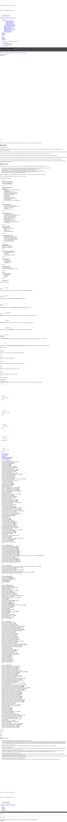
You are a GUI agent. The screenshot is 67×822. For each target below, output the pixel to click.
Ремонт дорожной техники (9, 20)
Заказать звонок (5, 45)
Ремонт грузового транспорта (9, 26)
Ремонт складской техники (9, 28)
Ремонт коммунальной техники (9, 29)
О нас (3, 809)
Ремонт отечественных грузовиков (20, 52)
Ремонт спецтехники (6, 459)
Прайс (3, 32)
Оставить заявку (3, 379)
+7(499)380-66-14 (3, 17)
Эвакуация (4, 456)
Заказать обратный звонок (11, 17)
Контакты (4, 34)
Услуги (3, 19)
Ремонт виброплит (9, 21)
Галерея (3, 33)
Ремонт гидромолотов (10, 22)
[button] (33, 140)
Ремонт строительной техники (9, 25)
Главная (1, 52)
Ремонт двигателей (5, 454)
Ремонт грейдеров (9, 23)
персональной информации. (32, 819)
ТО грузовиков (4, 455)
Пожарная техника (7, 30)
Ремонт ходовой (5, 453)
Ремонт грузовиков (7, 27)
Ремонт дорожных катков (10, 24)
